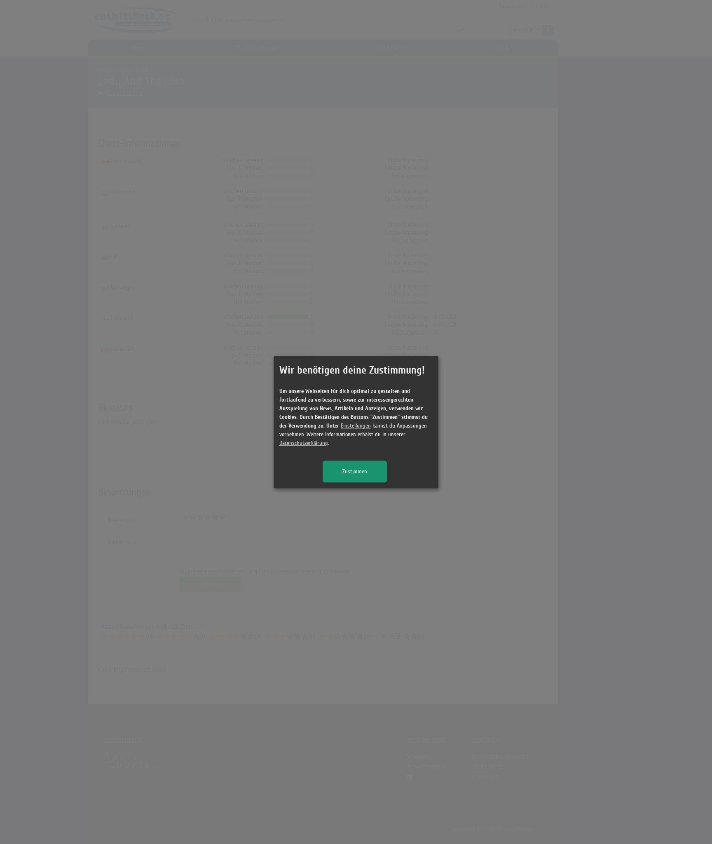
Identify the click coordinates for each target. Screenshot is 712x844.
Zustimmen (354, 471)
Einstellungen (356, 426)
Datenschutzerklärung (303, 443)
